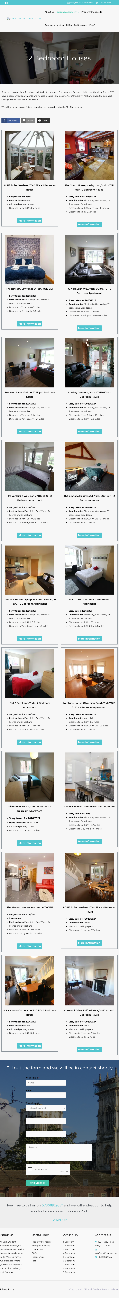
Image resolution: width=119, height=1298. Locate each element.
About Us (49, 12)
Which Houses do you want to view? (46, 1141)
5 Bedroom (69, 1257)
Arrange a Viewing (41, 1245)
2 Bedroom (69, 1245)
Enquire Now (60, 1219)
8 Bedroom (69, 1268)
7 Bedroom (69, 1264)
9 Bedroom (69, 1272)
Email (29, 1090)
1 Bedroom (68, 1242)
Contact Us (37, 1249)
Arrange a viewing (54, 25)
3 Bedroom (69, 1249)
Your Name (32, 1077)
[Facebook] (6, 2)
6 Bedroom (69, 1260)
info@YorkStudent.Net (81, 2)
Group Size (32, 1128)
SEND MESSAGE (37, 1182)
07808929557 (105, 2)
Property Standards (91, 12)
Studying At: (32, 1103)
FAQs (69, 25)
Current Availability (66, 12)
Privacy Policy (7, 1289)
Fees (34, 1260)
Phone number (34, 1116)
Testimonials (80, 25)
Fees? (92, 25)
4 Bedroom (69, 1253)
